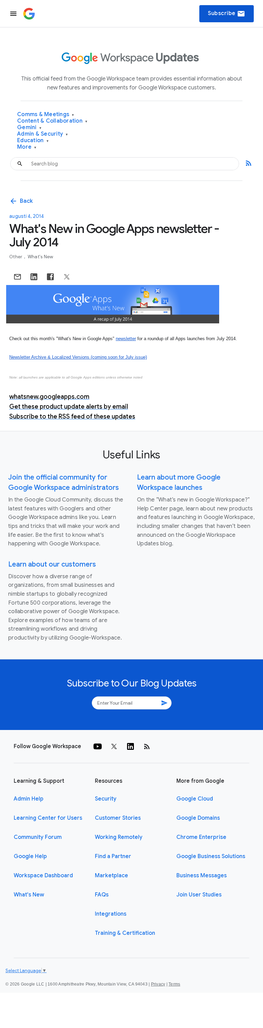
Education (33, 140)
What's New (40, 257)
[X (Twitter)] (114, 746)
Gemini (29, 127)
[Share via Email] (17, 277)
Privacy (158, 984)
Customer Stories (118, 818)
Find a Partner (113, 856)
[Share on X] (67, 277)
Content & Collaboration (52, 121)
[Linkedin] (130, 746)
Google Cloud (194, 798)
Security (105, 798)
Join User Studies (199, 894)
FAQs (102, 894)
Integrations (110, 914)
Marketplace (111, 875)
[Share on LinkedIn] (34, 277)
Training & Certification (125, 933)
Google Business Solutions (210, 856)
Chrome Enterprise (201, 837)
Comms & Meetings (45, 114)
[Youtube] (97, 746)
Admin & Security (42, 134)
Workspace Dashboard (43, 875)
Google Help (30, 856)
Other (16, 257)
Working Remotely (118, 837)
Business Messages (201, 875)
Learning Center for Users (48, 818)
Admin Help (28, 798)
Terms (174, 984)
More (27, 147)
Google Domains (198, 818)
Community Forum (38, 837)
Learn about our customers (52, 564)
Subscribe (226, 14)
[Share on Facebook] (50, 277)
